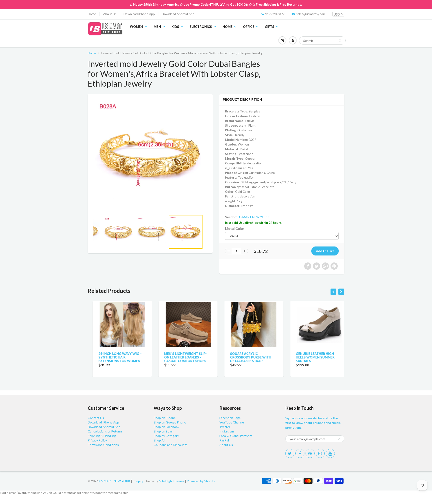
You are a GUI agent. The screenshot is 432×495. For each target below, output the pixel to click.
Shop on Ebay (163, 431)
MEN (157, 27)
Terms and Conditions (103, 445)
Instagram (226, 431)
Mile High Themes (171, 481)
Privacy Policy (97, 440)
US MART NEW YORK (253, 217)
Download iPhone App (139, 14)
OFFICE (248, 27)
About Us (110, 14)
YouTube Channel (232, 422)
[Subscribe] (338, 439)
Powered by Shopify (201, 481)
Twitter (224, 427)
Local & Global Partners (235, 436)
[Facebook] (299, 453)
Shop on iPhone (165, 418)
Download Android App (178, 14)
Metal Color (234, 228)
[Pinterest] (310, 453)
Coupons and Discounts (170, 445)
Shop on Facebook (166, 427)
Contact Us (96, 418)
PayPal (224, 440)
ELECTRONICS (201, 27)
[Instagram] (320, 453)
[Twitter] (289, 453)
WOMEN (136, 27)
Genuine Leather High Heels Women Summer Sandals (310, 357)
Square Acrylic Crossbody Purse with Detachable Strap (245, 357)
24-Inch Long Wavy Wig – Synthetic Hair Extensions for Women (115, 357)
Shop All (159, 440)
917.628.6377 (275, 14)
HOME (227, 27)
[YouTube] (330, 453)
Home (92, 14)
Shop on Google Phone (170, 422)
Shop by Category (166, 436)
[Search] (340, 40)
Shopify (138, 481)
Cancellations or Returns (105, 431)
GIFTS (269, 27)
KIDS (175, 27)
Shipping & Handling (102, 436)
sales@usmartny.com (311, 14)
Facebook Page (230, 418)
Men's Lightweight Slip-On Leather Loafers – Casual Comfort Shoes (180, 357)
